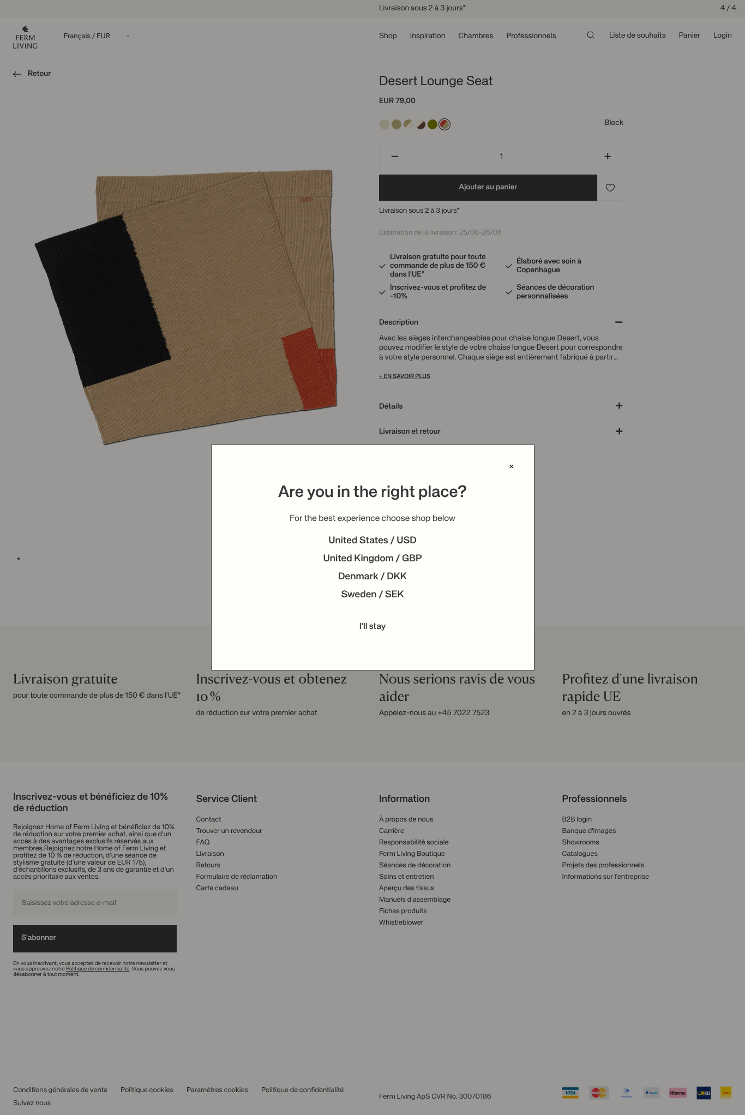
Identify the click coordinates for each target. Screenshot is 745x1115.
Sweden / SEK (372, 595)
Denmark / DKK (372, 577)
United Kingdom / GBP (372, 559)
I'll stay (372, 626)
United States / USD (372, 541)
